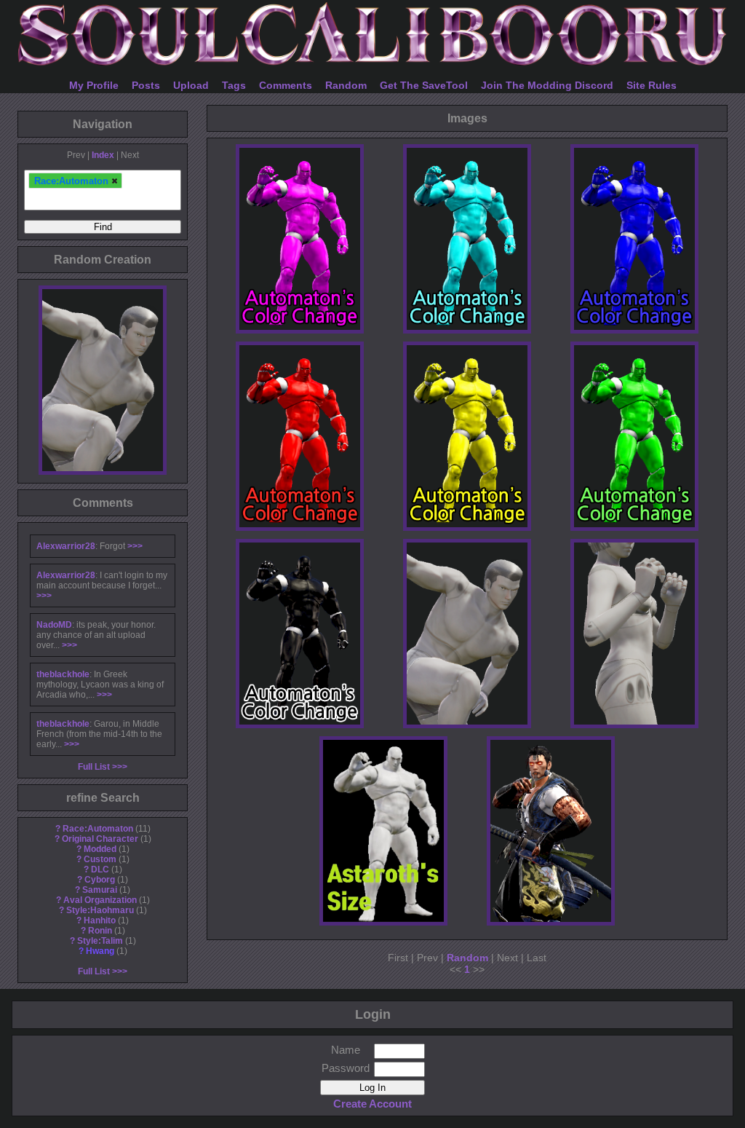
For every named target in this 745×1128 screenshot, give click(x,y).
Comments (285, 85)
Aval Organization (100, 900)
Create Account (372, 1103)
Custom (100, 859)
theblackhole (62, 674)
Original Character (100, 839)
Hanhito (100, 920)
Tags (234, 85)
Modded (100, 849)
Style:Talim (100, 941)
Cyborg (99, 880)
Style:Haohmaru (100, 910)
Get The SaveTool (424, 85)
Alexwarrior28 (65, 546)
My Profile (94, 85)
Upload (191, 85)
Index (103, 155)
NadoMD (54, 625)
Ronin (100, 931)
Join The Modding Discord (547, 85)
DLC (100, 869)
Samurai (99, 890)
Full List (94, 767)
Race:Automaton (98, 829)
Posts (146, 85)
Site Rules (651, 85)
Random (346, 85)
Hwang (100, 951)
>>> (135, 546)
